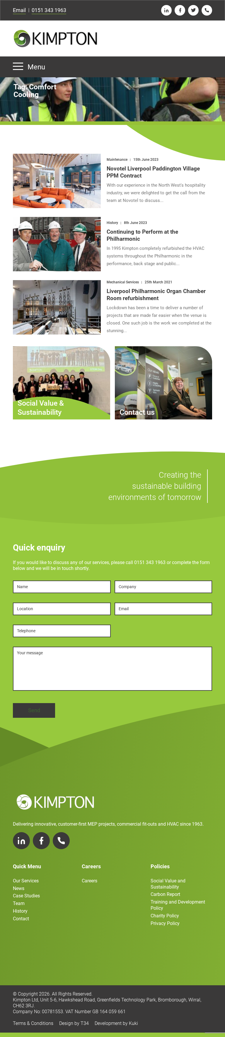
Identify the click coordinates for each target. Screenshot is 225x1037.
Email (19, 10)
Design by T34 (74, 1023)
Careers (89, 881)
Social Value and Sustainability (168, 884)
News (18, 888)
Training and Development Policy (178, 905)
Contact (21, 918)
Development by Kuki (116, 1023)
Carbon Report (165, 894)
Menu (36, 67)
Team (19, 903)
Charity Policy (165, 916)
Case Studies (26, 896)
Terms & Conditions (33, 1023)
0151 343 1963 (49, 10)
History (20, 911)
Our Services (26, 881)
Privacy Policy (165, 923)
